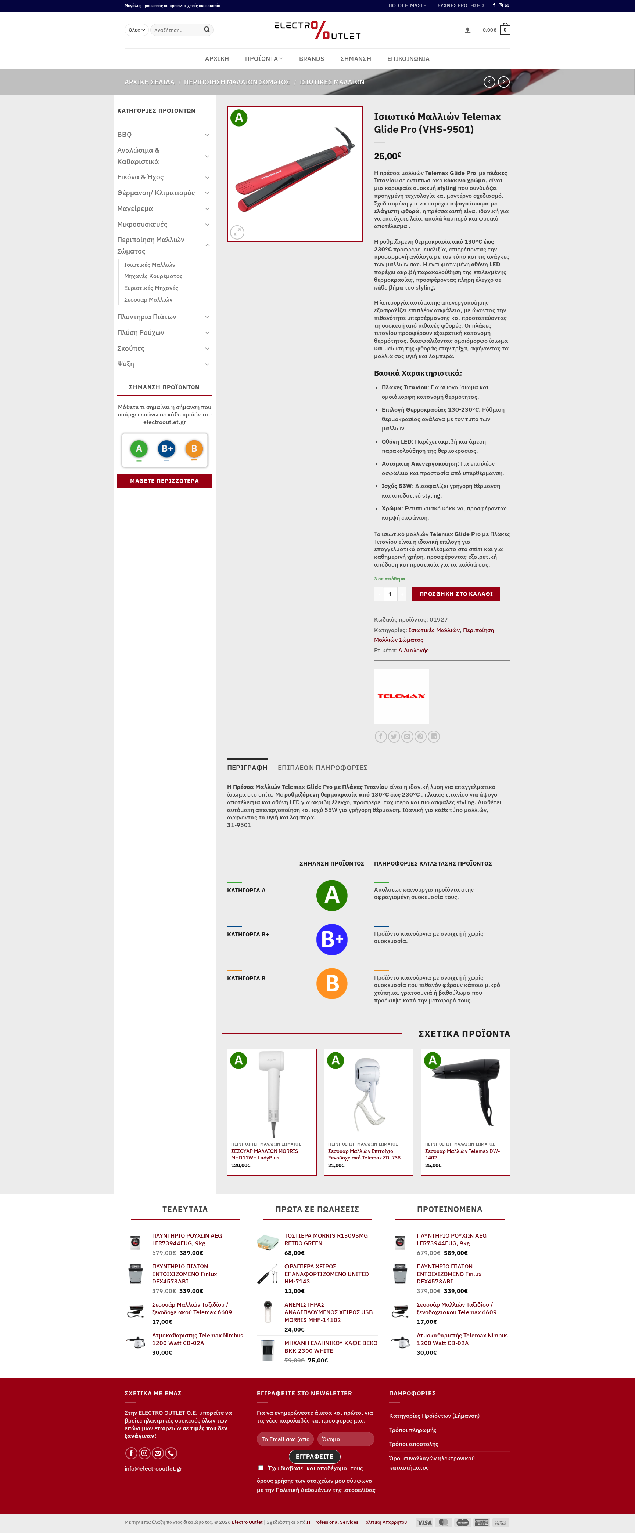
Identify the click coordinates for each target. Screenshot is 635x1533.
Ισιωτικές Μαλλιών (332, 81)
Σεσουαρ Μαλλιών (148, 299)
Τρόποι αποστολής (413, 1444)
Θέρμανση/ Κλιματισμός (156, 192)
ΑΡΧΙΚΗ (217, 59)
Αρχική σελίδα (150, 81)
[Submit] (207, 30)
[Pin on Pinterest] (421, 737)
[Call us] (171, 1453)
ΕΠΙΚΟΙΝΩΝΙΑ (408, 59)
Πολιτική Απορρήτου (384, 1522)
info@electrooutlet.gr (153, 1468)
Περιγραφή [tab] (247, 767)
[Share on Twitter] (394, 737)
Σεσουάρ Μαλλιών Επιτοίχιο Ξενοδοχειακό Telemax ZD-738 (364, 1154)
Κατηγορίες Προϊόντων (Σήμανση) (434, 1415)
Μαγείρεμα (135, 208)
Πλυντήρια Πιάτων (146, 316)
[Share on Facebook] (381, 737)
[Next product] (489, 82)
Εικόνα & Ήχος (140, 176)
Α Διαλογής (413, 650)
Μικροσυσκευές (142, 224)
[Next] (510, 1115)
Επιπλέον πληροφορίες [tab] (323, 767)
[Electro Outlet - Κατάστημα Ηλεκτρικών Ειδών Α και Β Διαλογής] (318, 30)
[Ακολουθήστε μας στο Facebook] (494, 5)
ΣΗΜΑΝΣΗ (356, 59)
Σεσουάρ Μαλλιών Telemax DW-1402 (462, 1154)
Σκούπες (130, 348)
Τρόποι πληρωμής (413, 1430)
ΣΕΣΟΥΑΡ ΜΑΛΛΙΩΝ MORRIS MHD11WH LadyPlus (264, 1154)
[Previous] (227, 1115)
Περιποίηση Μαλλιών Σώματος (237, 81)
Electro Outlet (247, 1522)
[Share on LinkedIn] (434, 737)
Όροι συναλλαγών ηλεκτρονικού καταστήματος (432, 1462)
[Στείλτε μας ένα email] (507, 5)
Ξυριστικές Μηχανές (151, 287)
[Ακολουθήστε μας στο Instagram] (501, 5)
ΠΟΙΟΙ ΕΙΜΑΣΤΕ (407, 5)
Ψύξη (125, 363)
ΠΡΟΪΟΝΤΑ (261, 59)
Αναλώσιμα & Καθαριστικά (138, 155)
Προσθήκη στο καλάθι (456, 593)
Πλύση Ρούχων (140, 332)
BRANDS (311, 59)
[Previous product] (503, 82)
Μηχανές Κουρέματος (153, 276)
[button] (467, 30)
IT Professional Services (332, 1522)
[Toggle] (207, 134)
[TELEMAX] (401, 696)
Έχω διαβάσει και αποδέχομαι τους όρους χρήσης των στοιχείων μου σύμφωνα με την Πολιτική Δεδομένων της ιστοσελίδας (316, 1479)
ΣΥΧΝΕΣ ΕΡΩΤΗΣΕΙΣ (461, 5)
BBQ (124, 134)
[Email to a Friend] (407, 737)
